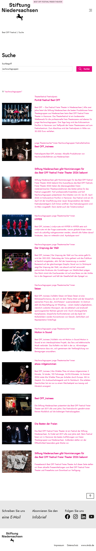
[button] (90, 496)
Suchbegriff (7, 63)
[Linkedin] (83, 517)
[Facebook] (67, 517)
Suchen (87, 68)
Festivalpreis (52, 96)
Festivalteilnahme (83, 143)
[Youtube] (91, 517)
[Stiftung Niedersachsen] (20, 19)
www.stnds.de (87, 545)
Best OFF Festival (9, 32)
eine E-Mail (11, 517)
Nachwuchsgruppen (66, 143)
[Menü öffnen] (90, 11)
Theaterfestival (40, 96)
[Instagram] (75, 517)
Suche (21, 32)
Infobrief (39, 517)
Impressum (59, 545)
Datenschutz (72, 545)
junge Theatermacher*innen (46, 143)
